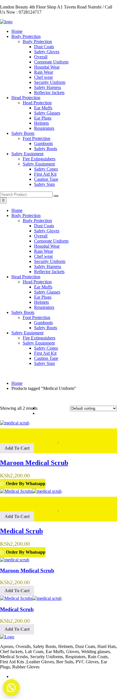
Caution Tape (46, 358)
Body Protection (26, 36)
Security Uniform (49, 261)
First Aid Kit (45, 353)
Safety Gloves (46, 230)
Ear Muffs (43, 286)
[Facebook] (13, 676)
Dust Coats (44, 225)
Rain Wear (43, 251)
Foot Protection (36, 317)
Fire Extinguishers (39, 337)
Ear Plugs (42, 297)
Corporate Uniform (51, 241)
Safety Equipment (27, 153)
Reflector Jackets (49, 271)
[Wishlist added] (58, 440)
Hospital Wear (47, 246)
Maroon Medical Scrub (27, 570)
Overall (40, 235)
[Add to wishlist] (58, 431)
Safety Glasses (47, 292)
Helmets (41, 302)
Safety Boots (22, 133)
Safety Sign (44, 363)
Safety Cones (46, 348)
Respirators (44, 307)
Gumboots (43, 322)
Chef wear (43, 256)
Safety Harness (47, 266)
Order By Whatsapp (25, 483)
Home (16, 31)
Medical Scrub (17, 609)
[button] (17, 448)
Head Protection (25, 97)
